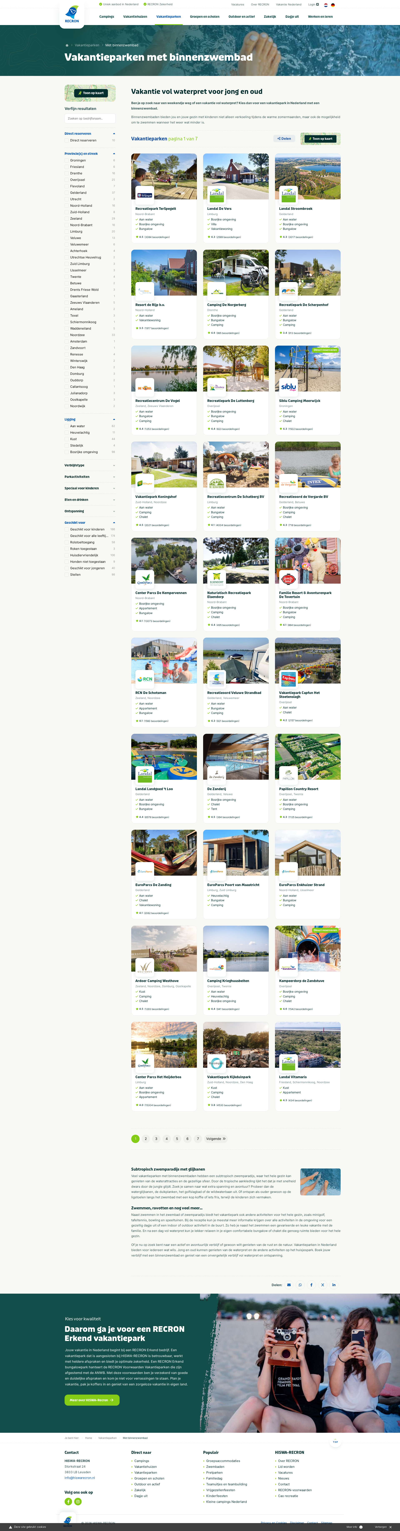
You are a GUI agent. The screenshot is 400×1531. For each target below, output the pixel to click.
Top (335, 1442)
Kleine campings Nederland (226, 1502)
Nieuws (283, 1478)
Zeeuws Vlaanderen (92, 303)
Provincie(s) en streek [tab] (81, 154)
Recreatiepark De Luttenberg (230, 401)
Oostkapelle (92, 400)
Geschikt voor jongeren (92, 568)
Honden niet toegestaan (92, 562)
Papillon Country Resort (298, 789)
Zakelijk (270, 17)
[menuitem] (107, 16)
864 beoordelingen (299, 625)
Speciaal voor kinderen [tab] (82, 488)
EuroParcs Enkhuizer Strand (302, 885)
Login (311, 4)
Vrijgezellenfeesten (220, 1490)
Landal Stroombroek (295, 208)
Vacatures (237, 4)
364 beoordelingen (228, 817)
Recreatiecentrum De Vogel (157, 401)
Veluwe (92, 238)
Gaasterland (92, 296)
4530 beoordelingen (229, 1105)
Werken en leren (320, 17)
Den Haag (92, 367)
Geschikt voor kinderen (92, 529)
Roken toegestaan (92, 549)
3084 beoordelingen (157, 237)
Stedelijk (92, 445)
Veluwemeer (92, 244)
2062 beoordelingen (156, 913)
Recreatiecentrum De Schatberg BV (235, 497)
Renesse (92, 354)
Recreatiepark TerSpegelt (155, 208)
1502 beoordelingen (300, 429)
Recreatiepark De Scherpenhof (303, 305)
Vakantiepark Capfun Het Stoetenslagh (299, 695)
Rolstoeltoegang (92, 542)
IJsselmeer (92, 270)
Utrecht (92, 199)
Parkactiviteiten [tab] (77, 477)
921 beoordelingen (228, 721)
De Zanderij (216, 789)
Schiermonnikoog (92, 322)
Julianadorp (92, 393)
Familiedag (214, 1478)
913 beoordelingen (300, 333)
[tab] (90, 119)
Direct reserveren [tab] (78, 134)
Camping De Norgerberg (226, 305)
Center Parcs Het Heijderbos (158, 1077)
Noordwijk (92, 406)
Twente (92, 277)
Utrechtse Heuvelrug (92, 257)
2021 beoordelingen (156, 525)
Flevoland (92, 186)
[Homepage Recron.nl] (67, 1521)
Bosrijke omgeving (92, 452)
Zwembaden (215, 1467)
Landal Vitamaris (293, 1077)
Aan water (92, 426)
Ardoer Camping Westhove (157, 981)
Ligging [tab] (70, 419)
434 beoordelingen (300, 1100)
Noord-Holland (92, 206)
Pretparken (214, 1472)
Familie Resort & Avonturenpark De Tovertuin (305, 595)
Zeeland (92, 218)
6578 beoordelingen (156, 817)
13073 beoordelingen (157, 621)
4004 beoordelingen (228, 525)
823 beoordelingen (228, 429)
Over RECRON (260, 4)
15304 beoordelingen (157, 1105)
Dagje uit (292, 17)
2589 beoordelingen (228, 237)
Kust (92, 439)
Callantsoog (92, 387)
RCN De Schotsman (150, 693)
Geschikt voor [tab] (75, 523)
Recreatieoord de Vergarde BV (303, 497)
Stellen (92, 575)
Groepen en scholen (204, 17)
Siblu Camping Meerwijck (299, 401)
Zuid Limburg (92, 264)
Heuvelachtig (92, 432)
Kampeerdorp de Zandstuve (301, 981)
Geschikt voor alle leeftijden (92, 536)
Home (88, 1437)
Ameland (92, 309)
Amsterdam (92, 341)
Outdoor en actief (242, 17)
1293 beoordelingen (156, 1009)
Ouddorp (92, 380)
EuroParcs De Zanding (153, 885)
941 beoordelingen (228, 1009)
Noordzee (92, 335)
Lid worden (286, 1467)
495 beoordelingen (228, 625)
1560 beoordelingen (156, 721)
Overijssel (92, 180)
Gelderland (92, 193)
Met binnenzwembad (121, 45)
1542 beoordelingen (300, 1009)
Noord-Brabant (92, 225)
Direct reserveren (92, 140)
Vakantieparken (168, 17)
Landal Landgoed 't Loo (154, 789)
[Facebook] (68, 1501)
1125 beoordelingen (300, 817)
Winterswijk (92, 361)
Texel (92, 315)
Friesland (92, 167)
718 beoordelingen (299, 525)
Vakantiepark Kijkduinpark (229, 1077)
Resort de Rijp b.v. (150, 305)
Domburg (92, 374)
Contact (284, 1484)
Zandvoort (92, 348)
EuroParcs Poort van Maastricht (233, 885)
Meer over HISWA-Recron (89, 1400)
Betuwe (92, 283)
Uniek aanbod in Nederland (121, 4)
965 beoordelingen (228, 333)
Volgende (213, 1139)
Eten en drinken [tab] (76, 500)
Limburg (92, 231)
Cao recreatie (288, 1496)
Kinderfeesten (217, 1496)
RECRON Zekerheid (160, 4)
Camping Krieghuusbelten (228, 981)
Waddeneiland (92, 328)
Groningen (92, 160)
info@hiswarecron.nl (80, 1478)
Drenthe (92, 173)
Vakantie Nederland (288, 4)
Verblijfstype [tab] (74, 465)
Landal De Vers (219, 208)
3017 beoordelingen (300, 237)
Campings (106, 17)
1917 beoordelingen (156, 328)
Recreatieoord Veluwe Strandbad (234, 693)
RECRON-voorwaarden (295, 1490)
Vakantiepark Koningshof (155, 497)
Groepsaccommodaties (223, 1461)
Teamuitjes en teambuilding (226, 1484)
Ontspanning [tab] (74, 511)
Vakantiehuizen (135, 17)
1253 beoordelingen (156, 429)
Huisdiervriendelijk (92, 555)
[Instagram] (78, 1501)
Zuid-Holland (92, 212)
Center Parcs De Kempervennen (161, 593)
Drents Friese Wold (92, 290)
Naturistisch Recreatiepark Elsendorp (229, 595)
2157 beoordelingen (300, 720)
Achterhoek (92, 251)
